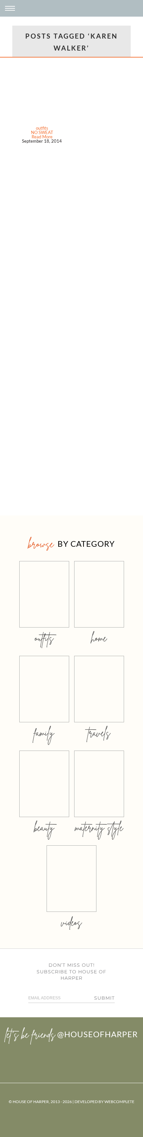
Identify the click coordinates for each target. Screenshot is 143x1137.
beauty (44, 827)
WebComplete (119, 1101)
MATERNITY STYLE (99, 827)
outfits (42, 128)
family (44, 733)
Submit (104, 998)
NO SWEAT (42, 132)
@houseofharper (97, 1034)
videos (71, 922)
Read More (42, 136)
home (99, 638)
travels (99, 733)
